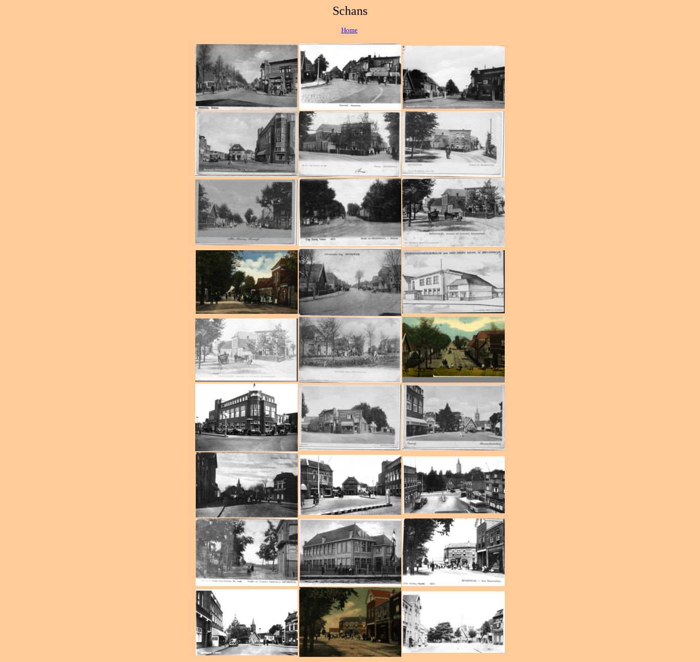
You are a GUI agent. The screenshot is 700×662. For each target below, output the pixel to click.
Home (349, 30)
